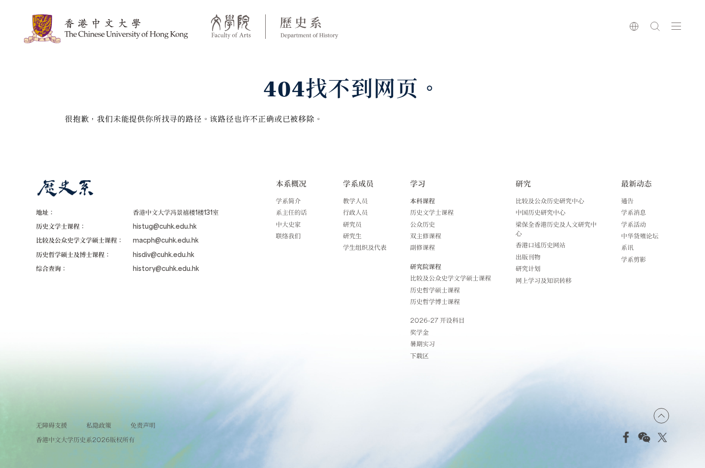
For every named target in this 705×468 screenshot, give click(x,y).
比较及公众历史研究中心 (550, 201)
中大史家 (288, 224)
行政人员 (355, 212)
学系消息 (633, 212)
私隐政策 (98, 425)
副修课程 (422, 247)
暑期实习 (422, 343)
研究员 (352, 224)
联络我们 (288, 236)
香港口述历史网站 (540, 245)
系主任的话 (291, 212)
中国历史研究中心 (540, 212)
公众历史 (422, 224)
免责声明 (142, 425)
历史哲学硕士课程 (435, 290)
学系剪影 (633, 259)
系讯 (627, 247)
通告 (627, 201)
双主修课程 (425, 236)
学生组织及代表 (365, 247)
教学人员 (355, 201)
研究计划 (528, 268)
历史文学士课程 (432, 212)
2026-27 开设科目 (437, 320)
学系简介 (288, 201)
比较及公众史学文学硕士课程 (450, 278)
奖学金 (419, 332)
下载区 (419, 355)
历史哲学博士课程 (435, 301)
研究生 (352, 236)
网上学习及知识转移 (544, 280)
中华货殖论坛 (639, 236)
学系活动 (633, 224)
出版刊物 (528, 257)
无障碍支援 (51, 425)
